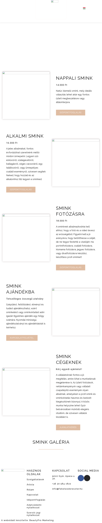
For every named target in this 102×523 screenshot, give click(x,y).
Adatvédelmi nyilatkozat (34, 506)
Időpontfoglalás (36, 500)
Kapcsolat (32, 495)
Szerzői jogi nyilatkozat (34, 514)
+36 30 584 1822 (61, 484)
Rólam (30, 490)
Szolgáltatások (35, 479)
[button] (32, 19)
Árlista (30, 484)
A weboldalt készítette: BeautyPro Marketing (27, 520)
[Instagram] (20, 8)
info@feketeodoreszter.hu (67, 489)
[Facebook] (15, 8)
